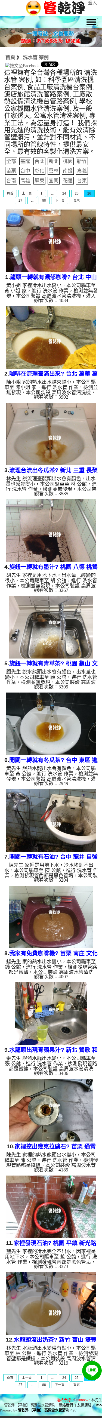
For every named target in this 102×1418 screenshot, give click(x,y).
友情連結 (84, 1405)
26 (89, 193)
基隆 (25, 161)
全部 (11, 161)
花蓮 (68, 180)
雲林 (53, 171)
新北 (53, 161)
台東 (82, 180)
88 (44, 200)
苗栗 (11, 171)
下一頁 (59, 200)
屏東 (39, 180)
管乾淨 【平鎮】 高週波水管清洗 (43, 1410)
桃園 (68, 161)
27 (20, 200)
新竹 (82, 161)
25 (77, 193)
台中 (25, 171)
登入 (92, 3)
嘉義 (82, 171)
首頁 (10, 57)
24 (64, 193)
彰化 (39, 171)
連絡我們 (66, 1405)
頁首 (10, 193)
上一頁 (27, 193)
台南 (11, 180)
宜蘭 (53, 180)
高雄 (25, 180)
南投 (68, 171)
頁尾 (76, 200)
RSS (99, 1405)
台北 (39, 161)
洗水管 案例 (36, 57)
